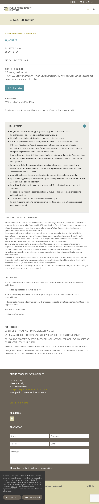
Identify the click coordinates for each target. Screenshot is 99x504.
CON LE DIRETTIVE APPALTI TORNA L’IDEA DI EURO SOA (29, 331)
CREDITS (90, 486)
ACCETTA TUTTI (12, 497)
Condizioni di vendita (19, 402)
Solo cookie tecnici (32, 497)
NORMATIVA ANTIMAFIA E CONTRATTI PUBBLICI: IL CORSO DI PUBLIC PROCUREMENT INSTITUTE (48, 346)
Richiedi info (14, 88)
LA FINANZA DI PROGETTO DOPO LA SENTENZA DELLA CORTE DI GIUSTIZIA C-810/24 (42, 335)
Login (73, 2)
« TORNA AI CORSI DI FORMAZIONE (20, 33)
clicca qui (14, 487)
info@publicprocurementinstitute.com (28, 389)
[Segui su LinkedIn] (12, 418)
